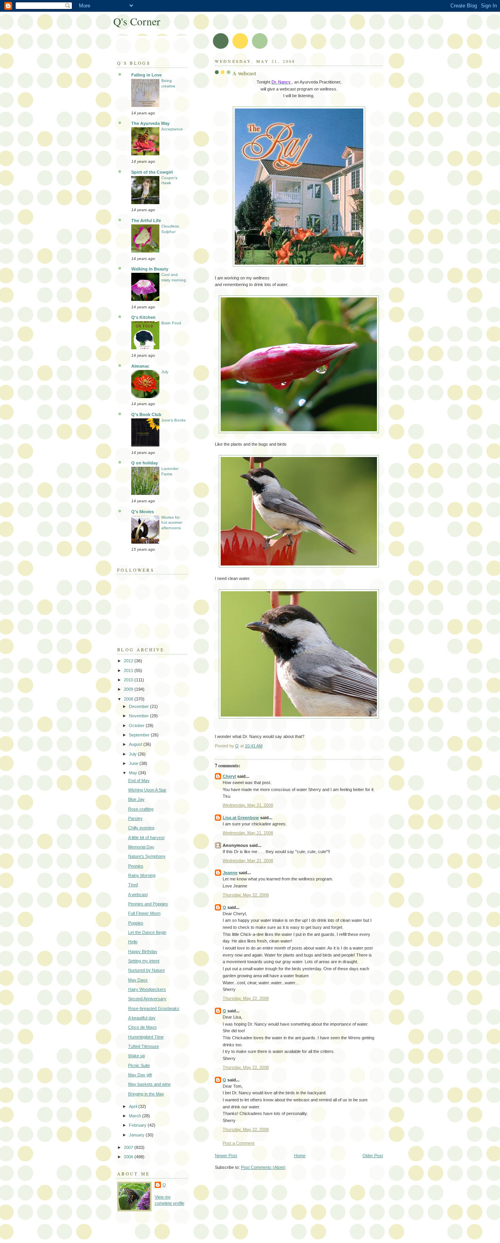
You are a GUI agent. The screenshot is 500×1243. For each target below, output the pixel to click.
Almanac (140, 366)
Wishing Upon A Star (147, 790)
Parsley (135, 818)
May (133, 772)
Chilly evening (141, 827)
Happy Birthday (142, 951)
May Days (138, 980)
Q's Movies (142, 511)
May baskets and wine (149, 1084)
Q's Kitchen (143, 317)
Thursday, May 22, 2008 (246, 895)
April (133, 1106)
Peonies (135, 866)
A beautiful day (141, 1017)
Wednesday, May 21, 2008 (248, 805)
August (136, 744)
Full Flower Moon (144, 913)
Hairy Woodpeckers (147, 989)
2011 (129, 670)
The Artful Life (146, 220)
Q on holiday (144, 463)
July (164, 372)
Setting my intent (143, 960)
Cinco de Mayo (142, 1027)
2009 (129, 689)
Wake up (136, 1055)
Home (299, 1155)
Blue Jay (136, 799)
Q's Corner (136, 21)
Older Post (372, 1155)
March (135, 1115)
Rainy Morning (141, 875)
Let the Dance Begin (147, 932)
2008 (129, 699)
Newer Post (226, 1155)
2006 (129, 1156)
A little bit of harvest (146, 837)
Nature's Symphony (147, 856)
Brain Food (171, 323)
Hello (133, 941)
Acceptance (172, 129)
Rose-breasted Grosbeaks (153, 1008)
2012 (129, 660)
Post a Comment (238, 1143)
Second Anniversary (147, 998)
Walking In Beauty (149, 269)
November (139, 715)
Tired (133, 884)
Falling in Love (146, 75)
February (138, 1125)
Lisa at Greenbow (241, 817)
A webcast (138, 894)
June (134, 763)
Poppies (135, 923)
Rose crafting (141, 809)
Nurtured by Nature (146, 970)
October (137, 725)
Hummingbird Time (146, 1037)
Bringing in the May (146, 1094)
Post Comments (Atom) (263, 1167)
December (139, 706)
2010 (129, 680)
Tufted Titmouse (143, 1046)
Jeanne (230, 872)
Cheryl (229, 776)
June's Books (173, 420)
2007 (129, 1147)
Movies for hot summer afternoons (171, 522)
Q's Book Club (146, 414)
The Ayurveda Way (150, 123)
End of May (139, 780)
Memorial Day (141, 847)
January (137, 1135)
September (140, 735)
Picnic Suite (139, 1065)
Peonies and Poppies (148, 904)
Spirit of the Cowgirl (152, 172)
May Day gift (140, 1074)
